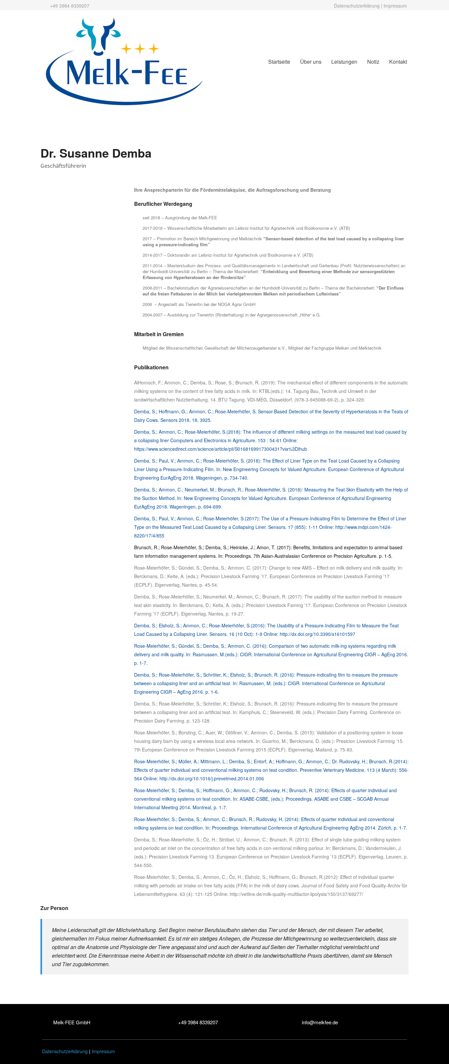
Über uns (310, 61)
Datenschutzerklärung (357, 5)
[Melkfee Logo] (124, 60)
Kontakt (398, 61)
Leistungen (344, 61)
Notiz (373, 61)
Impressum (395, 5)
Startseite (279, 61)
